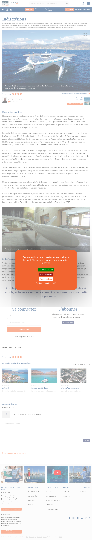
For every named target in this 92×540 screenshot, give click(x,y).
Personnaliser (46, 279)
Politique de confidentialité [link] (46, 283)
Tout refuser (47, 274)
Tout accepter (47, 270)
